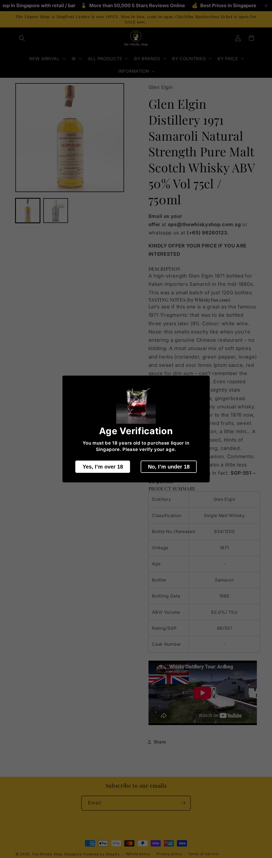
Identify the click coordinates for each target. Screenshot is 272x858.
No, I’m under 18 (169, 467)
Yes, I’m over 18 (103, 467)
